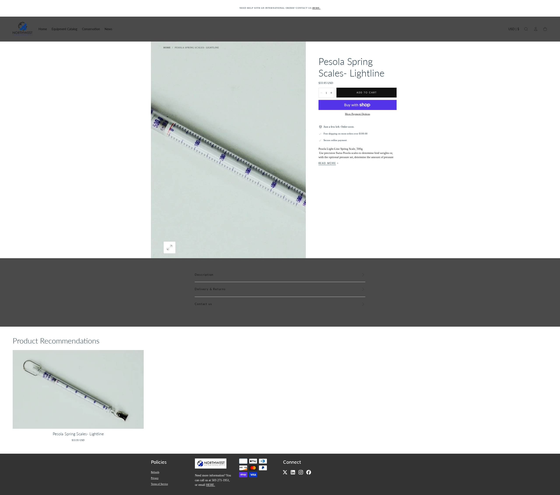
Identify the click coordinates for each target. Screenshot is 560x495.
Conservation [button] (91, 29)
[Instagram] (301, 472)
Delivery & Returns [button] (210, 289)
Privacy (155, 478)
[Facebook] (309, 472)
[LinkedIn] (293, 472)
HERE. (210, 484)
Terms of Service (159, 484)
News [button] (108, 29)
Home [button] (42, 29)
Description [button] (204, 274)
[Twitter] (285, 472)
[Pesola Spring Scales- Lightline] (78, 389)
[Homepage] (22, 29)
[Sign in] (535, 29)
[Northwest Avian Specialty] (210, 464)
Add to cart (367, 92)
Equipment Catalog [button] (64, 29)
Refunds (155, 472)
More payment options (357, 114)
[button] (513, 29)
